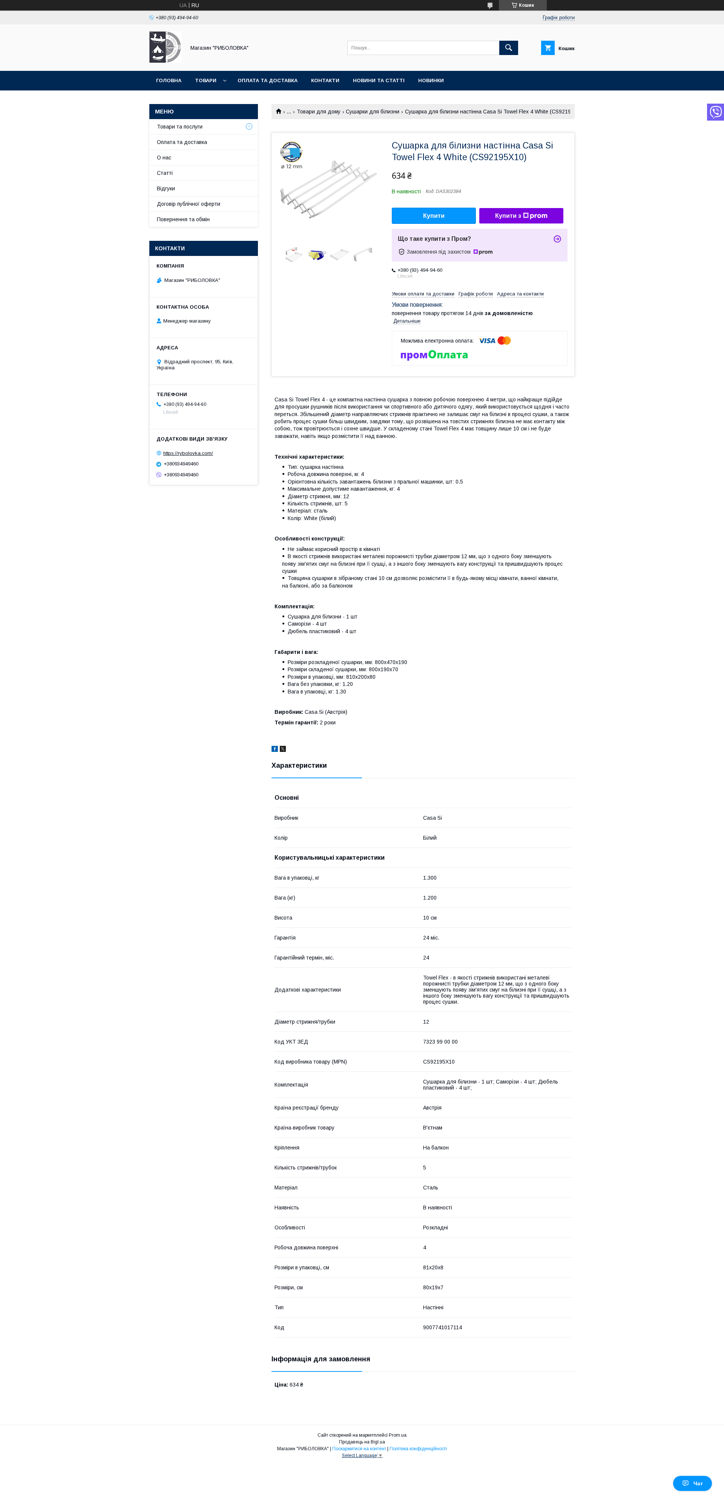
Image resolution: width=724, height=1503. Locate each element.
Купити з (508, 216)
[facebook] (275, 750)
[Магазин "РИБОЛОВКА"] (165, 61)
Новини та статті (379, 80)
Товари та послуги (179, 127)
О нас (164, 158)
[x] (283, 750)
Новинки (431, 80)
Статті (165, 173)
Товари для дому (319, 112)
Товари (205, 80)
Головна (168, 80)
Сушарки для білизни (372, 112)
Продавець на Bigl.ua (362, 1442)
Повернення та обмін (183, 219)
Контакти (325, 80)
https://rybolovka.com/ (188, 453)
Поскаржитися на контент (359, 1448)
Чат (698, 1483)
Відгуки (166, 188)
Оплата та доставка (268, 80)
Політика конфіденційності (418, 1448)
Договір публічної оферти (188, 204)
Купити (434, 216)
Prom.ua (397, 1435)
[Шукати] (508, 48)
